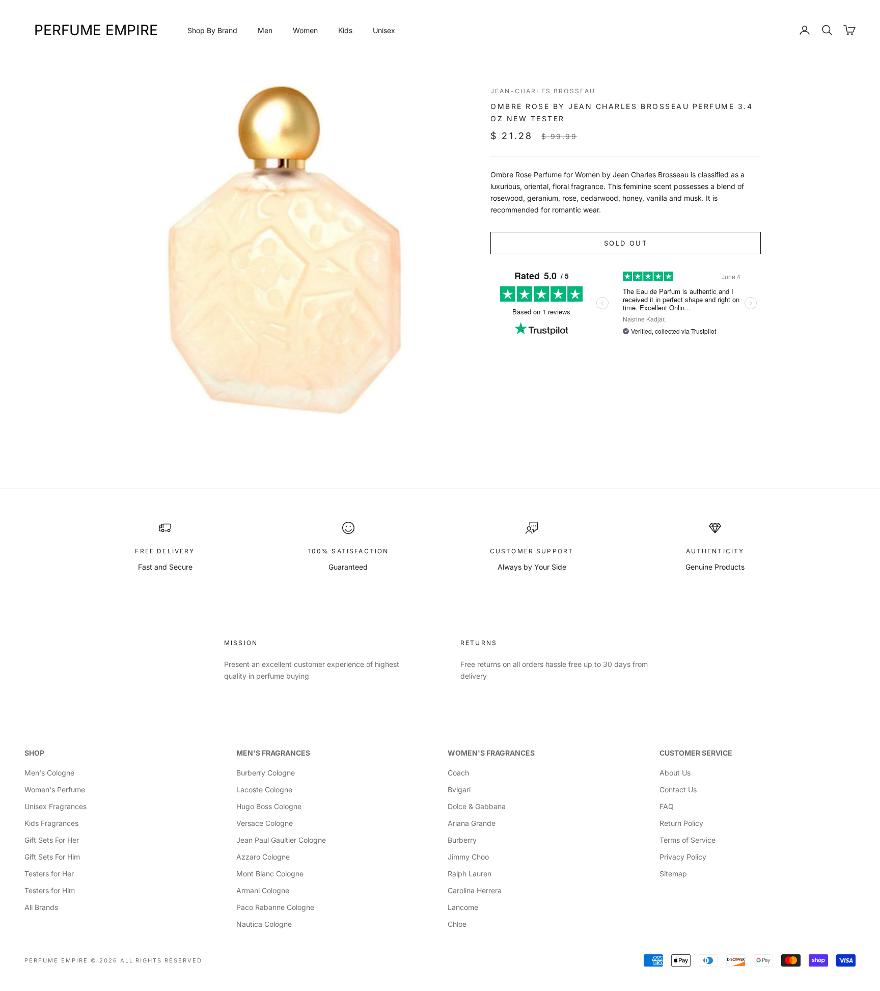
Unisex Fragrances (55, 806)
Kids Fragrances (51, 823)
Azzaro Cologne (263, 856)
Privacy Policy (682, 856)
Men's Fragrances (273, 752)
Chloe (457, 924)
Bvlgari (459, 789)
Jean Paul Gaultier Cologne (281, 840)
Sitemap (673, 873)
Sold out (625, 243)
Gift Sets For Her (51, 840)
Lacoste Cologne (264, 789)
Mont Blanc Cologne (270, 873)
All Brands (41, 907)
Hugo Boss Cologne (268, 806)
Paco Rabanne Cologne (275, 907)
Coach (458, 772)
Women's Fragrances (491, 752)
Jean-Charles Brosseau (542, 91)
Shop (34, 752)
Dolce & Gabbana (477, 806)
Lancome (463, 907)
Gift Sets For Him (52, 856)
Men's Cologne (49, 772)
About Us (675, 772)
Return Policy (681, 823)
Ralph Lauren (469, 873)
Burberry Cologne (265, 772)
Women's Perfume (54, 789)
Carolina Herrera (475, 890)
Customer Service (695, 752)
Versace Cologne (264, 823)
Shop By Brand (212, 30)
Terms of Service (687, 840)
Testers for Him (49, 890)
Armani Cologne (262, 890)
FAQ (666, 806)
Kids (345, 30)
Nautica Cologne (264, 924)
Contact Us (678, 789)
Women (305, 30)
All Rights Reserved (161, 960)
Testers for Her (49, 873)
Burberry (462, 840)
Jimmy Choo (468, 856)
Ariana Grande (472, 823)
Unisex (384, 30)
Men (265, 30)
